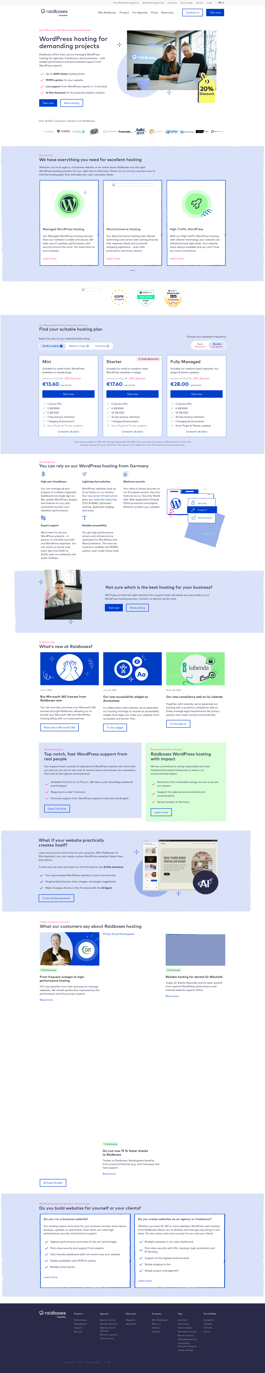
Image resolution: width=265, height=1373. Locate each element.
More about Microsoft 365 (59, 727)
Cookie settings (185, 1350)
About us (156, 1323)
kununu (207, 1331)
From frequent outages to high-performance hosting (62, 978)
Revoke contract (186, 1335)
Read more (46, 1000)
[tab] (52, 346)
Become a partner (108, 1334)
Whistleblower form (187, 1339)
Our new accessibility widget (123, 696)
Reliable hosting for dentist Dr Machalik (194, 977)
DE (109, 1362)
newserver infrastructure (102, 495)
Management (80, 1323)
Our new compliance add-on (186, 696)
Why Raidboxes (107, 12)
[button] (61, 346)
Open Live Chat (57, 808)
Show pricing (71, 102)
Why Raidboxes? (160, 1320)
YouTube (208, 1327)
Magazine (130, 1320)
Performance (80, 1320)
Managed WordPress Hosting (63, 229)
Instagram (209, 1320)
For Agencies (140, 12)
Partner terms (107, 1338)
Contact (156, 1331)
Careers (155, 1327)
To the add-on (178, 723)
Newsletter (131, 1323)
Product (124, 12)
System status (185, 1327)
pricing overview (136, 170)
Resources (167, 12)
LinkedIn (208, 1323)
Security (78, 1331)
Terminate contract (187, 1331)
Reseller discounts (108, 1323)
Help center (183, 1323)
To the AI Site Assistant (56, 898)
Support (78, 1327)
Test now (215, 12)
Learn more (50, 258)
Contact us (192, 12)
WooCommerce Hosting (123, 229)
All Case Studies (53, 1182)
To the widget (115, 727)
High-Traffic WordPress (186, 229)
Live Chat (182, 1320)
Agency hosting (107, 1320)
